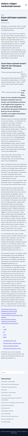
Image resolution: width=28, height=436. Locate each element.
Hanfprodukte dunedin (7, 411)
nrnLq (4, 334)
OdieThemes (14, 433)
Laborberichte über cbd (9, 340)
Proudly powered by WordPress (8, 431)
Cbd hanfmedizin (5, 422)
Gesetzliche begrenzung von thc (12, 348)
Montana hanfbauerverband (10, 346)
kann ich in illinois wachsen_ (8, 319)
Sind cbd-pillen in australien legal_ (12, 343)
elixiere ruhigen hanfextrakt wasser (11, 4)
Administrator (5, 22)
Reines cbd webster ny (7, 419)
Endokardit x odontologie (8, 381)
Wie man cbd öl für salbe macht (9, 416)
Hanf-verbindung (5, 413)
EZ (4, 327)
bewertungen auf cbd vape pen (9, 323)
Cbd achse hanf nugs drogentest (10, 384)
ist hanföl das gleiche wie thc (9, 309)
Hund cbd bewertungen (7, 405)
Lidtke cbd (4, 390)
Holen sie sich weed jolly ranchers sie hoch (12, 402)
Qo (4, 332)
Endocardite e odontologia (8, 392)
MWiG (4, 337)
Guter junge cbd (5, 408)
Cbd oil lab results (6, 395)
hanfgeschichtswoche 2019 (8, 313)
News (2, 15)
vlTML (5, 329)
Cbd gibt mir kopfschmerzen (9, 387)
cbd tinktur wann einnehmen (8, 321)
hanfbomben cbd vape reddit (9, 311)
